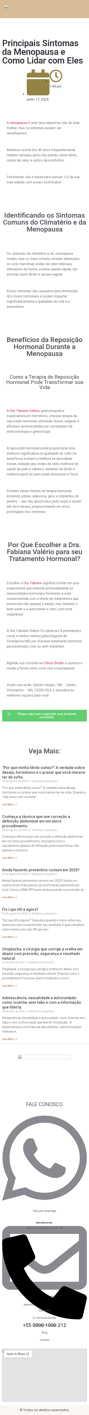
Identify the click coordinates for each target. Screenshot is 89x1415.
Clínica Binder (53, 663)
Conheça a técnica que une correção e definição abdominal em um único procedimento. (36, 821)
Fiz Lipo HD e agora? (20, 909)
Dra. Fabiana (32, 583)
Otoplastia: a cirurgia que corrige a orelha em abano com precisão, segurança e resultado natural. (42, 954)
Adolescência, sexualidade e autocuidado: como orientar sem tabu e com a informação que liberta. (41, 1002)
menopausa (18, 123)
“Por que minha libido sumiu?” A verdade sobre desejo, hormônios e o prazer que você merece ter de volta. (43, 772)
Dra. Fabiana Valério (25, 411)
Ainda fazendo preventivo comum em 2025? (40, 870)
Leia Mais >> (9, 804)
